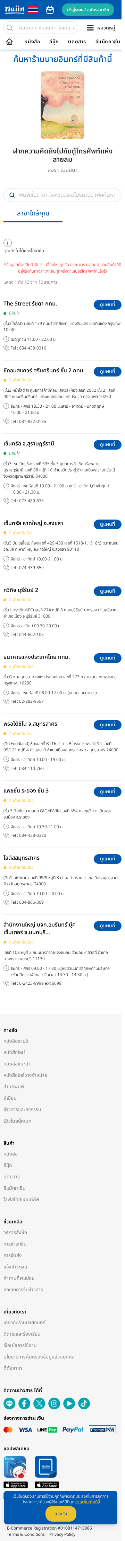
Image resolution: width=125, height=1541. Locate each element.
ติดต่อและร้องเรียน (22, 1334)
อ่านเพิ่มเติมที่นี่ (87, 1502)
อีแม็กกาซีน (107, 41)
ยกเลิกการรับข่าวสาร (23, 1289)
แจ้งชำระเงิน (15, 1266)
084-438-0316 (32, 348)
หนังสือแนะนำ (17, 1064)
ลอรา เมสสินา (63, 170)
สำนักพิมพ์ (13, 1086)
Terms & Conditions (26, 1534)
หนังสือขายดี (15, 1041)
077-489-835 (31, 501)
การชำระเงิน (15, 1244)
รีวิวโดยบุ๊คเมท (17, 1121)
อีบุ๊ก (54, 41)
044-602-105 (31, 635)
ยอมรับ (61, 1514)
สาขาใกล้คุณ (33, 214)
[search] (10, 28)
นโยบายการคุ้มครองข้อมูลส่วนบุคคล (39, 1357)
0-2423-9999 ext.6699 (40, 983)
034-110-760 (31, 769)
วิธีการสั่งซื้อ (15, 1232)
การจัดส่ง (12, 1255)
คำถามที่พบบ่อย (18, 1278)
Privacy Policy (62, 1534)
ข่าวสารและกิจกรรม (22, 1109)
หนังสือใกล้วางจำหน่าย (25, 1075)
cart (50, 10)
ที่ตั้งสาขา (12, 1368)
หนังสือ (32, 41)
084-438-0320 (32, 836)
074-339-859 (31, 568)
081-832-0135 (32, 422)
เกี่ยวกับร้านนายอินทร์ (24, 1322)
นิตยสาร (77, 41)
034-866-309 (31, 902)
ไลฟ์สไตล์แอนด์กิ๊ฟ (21, 1199)
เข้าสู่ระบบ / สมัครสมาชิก (88, 10)
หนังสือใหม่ (14, 1052)
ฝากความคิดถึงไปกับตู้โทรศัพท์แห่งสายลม (62, 155)
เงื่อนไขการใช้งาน (20, 1345)
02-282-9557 (31, 702)
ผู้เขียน (10, 1098)
